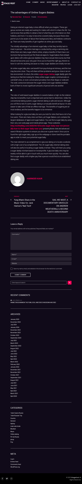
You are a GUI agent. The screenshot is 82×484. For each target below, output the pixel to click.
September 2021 (15, 377)
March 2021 (14, 393)
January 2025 (14, 319)
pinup (12, 439)
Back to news (16, 21)
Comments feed (15, 464)
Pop (11, 442)
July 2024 (13, 324)
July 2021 (13, 383)
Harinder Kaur (17, 17)
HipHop (12, 423)
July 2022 (13, 351)
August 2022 (14, 348)
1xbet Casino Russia (16, 413)
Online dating (14, 434)
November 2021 (15, 372)
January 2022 (14, 367)
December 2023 (15, 330)
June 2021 (13, 385)
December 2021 (15, 369)
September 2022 (15, 346)
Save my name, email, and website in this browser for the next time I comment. (38, 268)
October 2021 (14, 375)
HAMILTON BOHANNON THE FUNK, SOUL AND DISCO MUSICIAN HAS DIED (33, 302)
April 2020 (13, 396)
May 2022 (13, 356)
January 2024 (14, 327)
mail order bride (15, 426)
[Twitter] (7, 478)
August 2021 (14, 380)
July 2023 (13, 340)
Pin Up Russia (14, 437)
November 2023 (15, 332)
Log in (12, 459)
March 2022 (14, 362)
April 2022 (13, 359)
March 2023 (14, 343)
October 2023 (14, 335)
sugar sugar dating (47, 74)
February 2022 (15, 364)
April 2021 (13, 391)
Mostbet (13, 429)
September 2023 (15, 338)
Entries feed (14, 461)
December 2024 (15, 322)
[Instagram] (11, 478)
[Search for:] (38, 282)
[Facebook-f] (2, 478)
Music (12, 431)
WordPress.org (15, 467)
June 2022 (13, 354)
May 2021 (13, 388)
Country (13, 418)
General (27, 17)
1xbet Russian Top (16, 415)
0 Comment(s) (42, 17)
